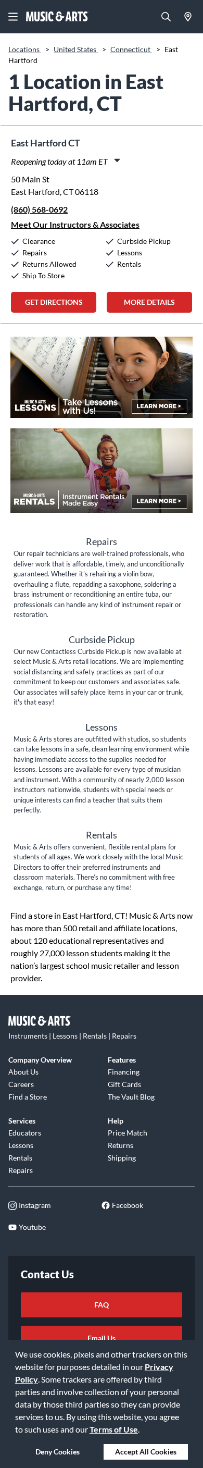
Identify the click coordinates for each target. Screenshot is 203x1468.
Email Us (101, 1338)
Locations (24, 49)
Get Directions (54, 302)
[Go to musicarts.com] (57, 16)
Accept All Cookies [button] (145, 1451)
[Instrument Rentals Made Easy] (101, 476)
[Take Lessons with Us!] (101, 382)
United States (76, 49)
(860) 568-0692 (39, 209)
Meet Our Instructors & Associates (75, 224)
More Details (149, 302)
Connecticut (131, 49)
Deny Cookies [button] (57, 1451)
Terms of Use (114, 1429)
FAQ (101, 1304)
